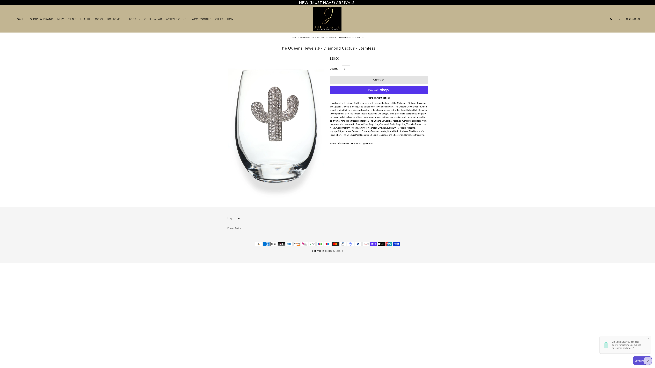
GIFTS (219, 19)
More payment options (379, 97)
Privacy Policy (234, 228)
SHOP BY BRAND (41, 19)
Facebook (344, 143)
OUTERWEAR (153, 19)
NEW (60, 19)
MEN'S (72, 19)
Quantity (334, 68)
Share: (333, 143)
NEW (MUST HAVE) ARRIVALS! (327, 2)
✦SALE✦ (20, 19)
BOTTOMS (114, 19)
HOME (231, 19)
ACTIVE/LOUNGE (177, 19)
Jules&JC (338, 251)
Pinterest (369, 143)
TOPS (133, 19)
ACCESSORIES (201, 19)
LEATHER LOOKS (91, 19)
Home (294, 38)
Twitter (357, 143)
